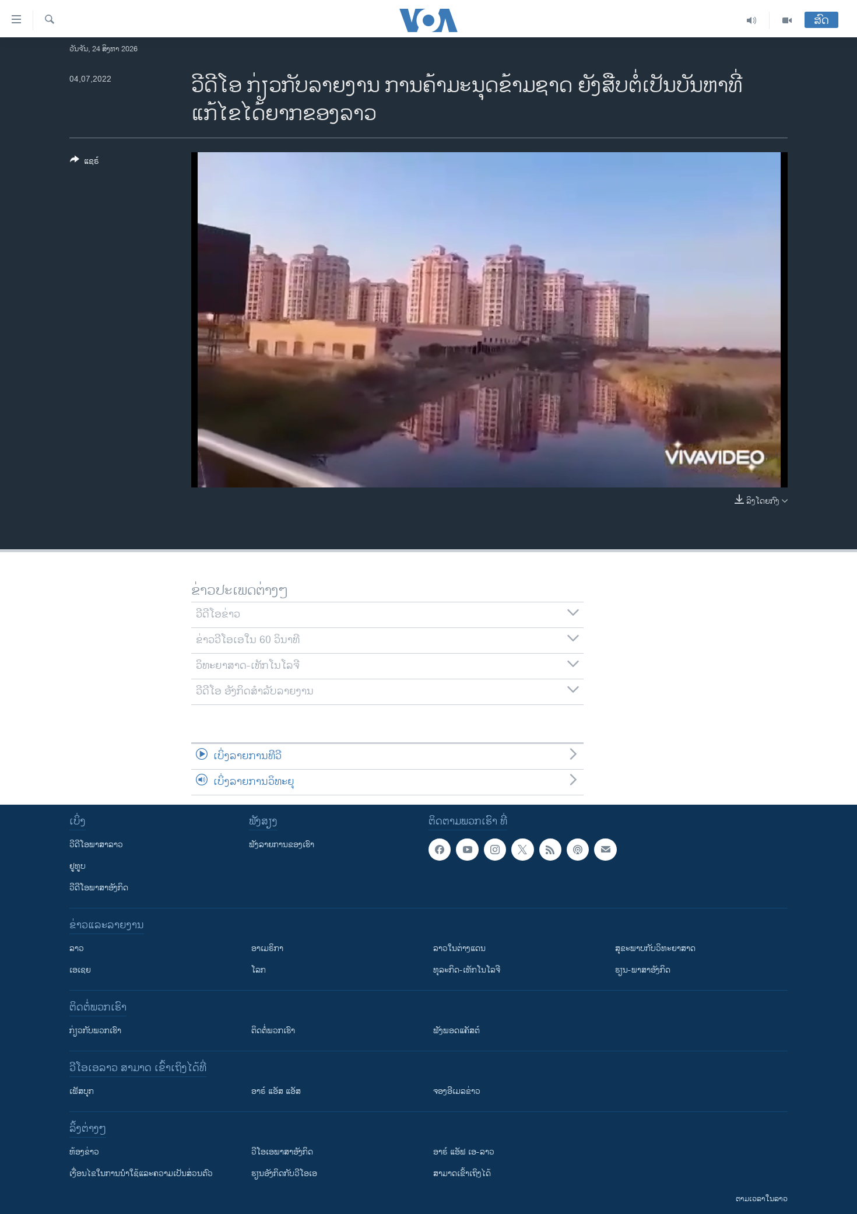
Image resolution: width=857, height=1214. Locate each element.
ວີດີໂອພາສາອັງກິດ (98, 888)
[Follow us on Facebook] (439, 849)
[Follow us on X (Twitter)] (522, 849)
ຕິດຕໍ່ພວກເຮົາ (273, 1030)
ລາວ (76, 948)
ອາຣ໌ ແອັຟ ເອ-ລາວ (463, 1152)
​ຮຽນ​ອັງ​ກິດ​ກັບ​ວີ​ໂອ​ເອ (284, 1173)
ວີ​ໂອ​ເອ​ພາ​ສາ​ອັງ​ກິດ (282, 1152)
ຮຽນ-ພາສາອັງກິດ (642, 970)
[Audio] (752, 20)
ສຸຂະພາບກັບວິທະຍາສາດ (655, 948)
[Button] (84, 163)
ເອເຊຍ (80, 970)
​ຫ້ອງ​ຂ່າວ (84, 1152)
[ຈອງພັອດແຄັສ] (605, 849)
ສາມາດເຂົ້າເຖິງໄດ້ (462, 1173)
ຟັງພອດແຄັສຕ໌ (456, 1030)
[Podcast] (578, 849)
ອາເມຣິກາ (267, 948)
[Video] (787, 20)
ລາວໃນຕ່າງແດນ (459, 948)
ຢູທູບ (77, 866)
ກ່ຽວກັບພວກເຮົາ (95, 1030)
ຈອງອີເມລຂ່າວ (456, 1091)
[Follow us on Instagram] (495, 849)
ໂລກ (258, 970)
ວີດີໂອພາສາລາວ (96, 844)
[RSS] (550, 849)
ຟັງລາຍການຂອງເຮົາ (281, 844)
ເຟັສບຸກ (81, 1091)
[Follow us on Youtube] (467, 849)
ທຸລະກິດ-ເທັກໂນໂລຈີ (466, 970)
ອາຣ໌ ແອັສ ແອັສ (276, 1091)
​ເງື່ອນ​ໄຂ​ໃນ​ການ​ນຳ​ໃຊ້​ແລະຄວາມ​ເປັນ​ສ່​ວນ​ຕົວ (141, 1173)
